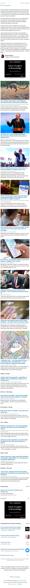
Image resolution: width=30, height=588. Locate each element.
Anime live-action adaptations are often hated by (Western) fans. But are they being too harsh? (14, 441)
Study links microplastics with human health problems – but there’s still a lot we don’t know (14, 321)
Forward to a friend (12, 584)
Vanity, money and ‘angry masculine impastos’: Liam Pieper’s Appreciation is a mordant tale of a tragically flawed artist (15, 458)
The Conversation (21, 78)
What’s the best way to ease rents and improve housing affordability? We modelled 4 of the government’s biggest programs (14, 197)
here (6, 558)
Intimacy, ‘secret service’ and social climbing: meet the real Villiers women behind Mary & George (14, 427)
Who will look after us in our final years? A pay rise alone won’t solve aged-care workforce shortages (14, 228)
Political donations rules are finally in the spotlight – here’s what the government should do (14, 291)
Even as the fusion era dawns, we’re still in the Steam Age (14, 411)
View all (27, 486)
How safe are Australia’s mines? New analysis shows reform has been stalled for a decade (14, 396)
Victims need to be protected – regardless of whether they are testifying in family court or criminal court (14, 378)
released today (18, 18)
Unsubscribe (19, 584)
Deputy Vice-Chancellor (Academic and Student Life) (11, 490)
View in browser (3, 3)
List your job (3, 498)
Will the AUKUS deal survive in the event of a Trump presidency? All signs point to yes (14, 168)
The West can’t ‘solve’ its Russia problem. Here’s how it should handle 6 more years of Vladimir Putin (14, 135)
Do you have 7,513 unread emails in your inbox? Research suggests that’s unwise (15, 260)
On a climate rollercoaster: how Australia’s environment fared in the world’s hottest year (14, 101)
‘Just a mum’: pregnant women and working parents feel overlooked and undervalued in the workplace (15, 473)
